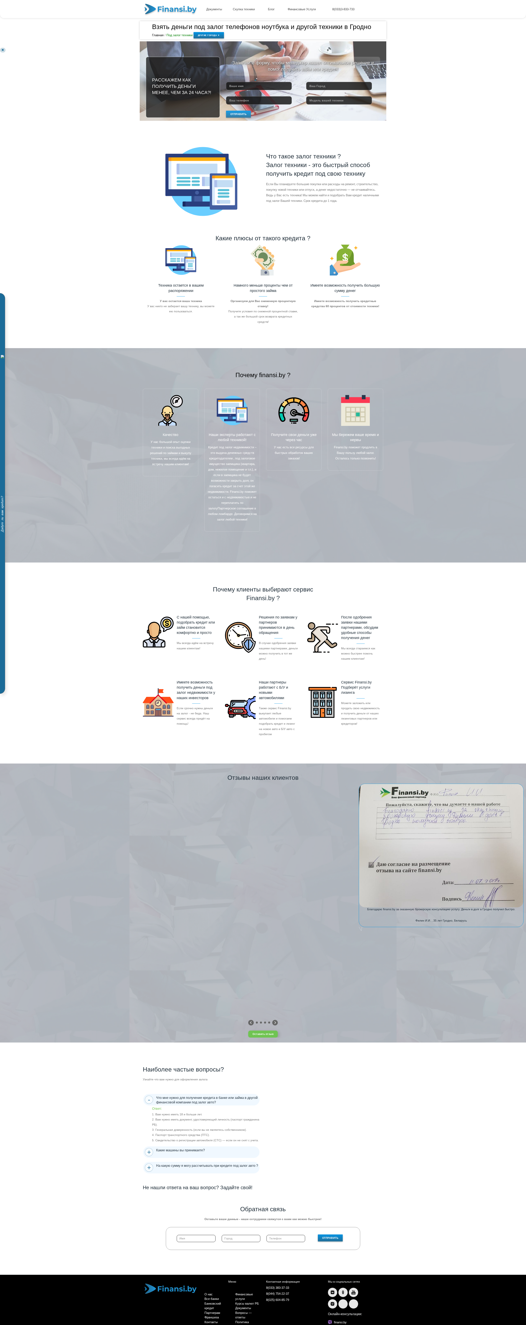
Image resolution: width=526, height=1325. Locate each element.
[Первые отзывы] (251, 1022)
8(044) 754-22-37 (277, 1293)
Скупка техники (244, 9)
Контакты (211, 1322)
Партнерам (212, 1313)
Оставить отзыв (263, 1034)
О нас (208, 1294)
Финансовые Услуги (302, 9)
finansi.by (340, 1322)
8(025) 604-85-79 (277, 1300)
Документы (214, 9)
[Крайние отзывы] (275, 1022)
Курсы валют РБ (247, 1303)
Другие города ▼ (209, 35)
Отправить (238, 114)
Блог (271, 9)
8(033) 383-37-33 (277, 1287)
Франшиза (211, 1317)
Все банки (211, 1299)
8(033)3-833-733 (343, 9)
